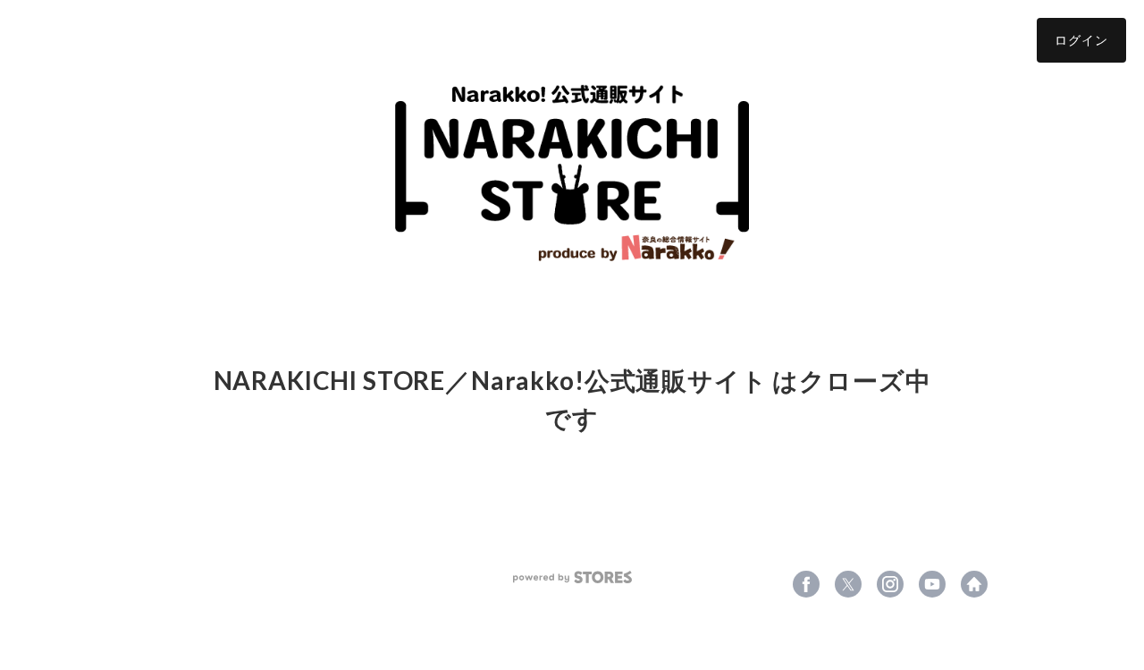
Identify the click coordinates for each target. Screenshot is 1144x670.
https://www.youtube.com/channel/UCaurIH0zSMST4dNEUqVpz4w (932, 584)
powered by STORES (572, 577)
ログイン (1081, 39)
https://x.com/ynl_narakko (848, 584)
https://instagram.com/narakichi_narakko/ (890, 584)
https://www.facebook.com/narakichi (806, 584)
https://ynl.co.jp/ (974, 584)
